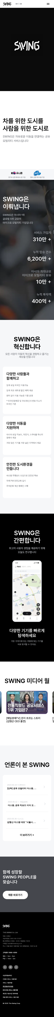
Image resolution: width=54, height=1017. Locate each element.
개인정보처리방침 (8, 986)
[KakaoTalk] (10, 967)
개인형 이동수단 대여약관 (10, 993)
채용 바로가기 (15, 895)
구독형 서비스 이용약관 (10, 979)
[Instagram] (16, 967)
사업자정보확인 (7, 975)
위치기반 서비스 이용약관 (10, 990)
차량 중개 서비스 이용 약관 (11, 997)
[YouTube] (5, 967)
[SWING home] (7, 3)
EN (21, 4)
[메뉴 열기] (48, 4)
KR (17, 4)
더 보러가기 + (27, 835)
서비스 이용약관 (7, 983)
